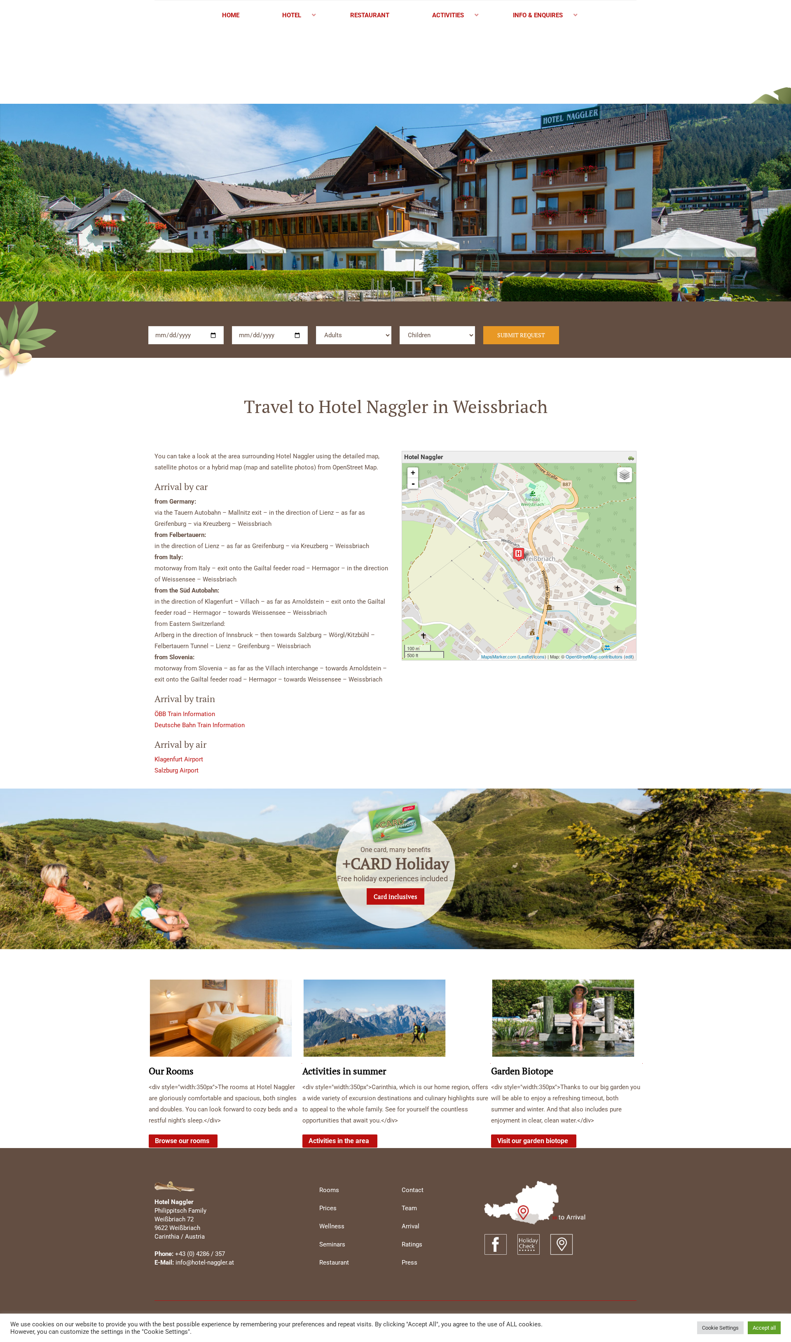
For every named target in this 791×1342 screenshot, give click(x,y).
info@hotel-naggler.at (205, 1262)
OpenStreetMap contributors (594, 656)
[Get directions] (632, 457)
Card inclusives (395, 896)
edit (628, 656)
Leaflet (526, 656)
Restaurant (334, 1262)
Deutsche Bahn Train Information (199, 725)
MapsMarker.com (498, 656)
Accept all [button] (764, 1328)
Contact (413, 1190)
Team (409, 1208)
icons (539, 656)
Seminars (332, 1244)
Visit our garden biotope (532, 1141)
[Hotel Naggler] (518, 554)
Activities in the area (339, 1141)
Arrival (410, 1226)
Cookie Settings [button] (720, 1328)
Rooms (329, 1190)
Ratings (412, 1244)
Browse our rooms (182, 1141)
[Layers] (624, 474)
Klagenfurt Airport (178, 759)
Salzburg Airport (176, 770)
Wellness (331, 1226)
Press (409, 1262)
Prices (328, 1208)
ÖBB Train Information (184, 714)
